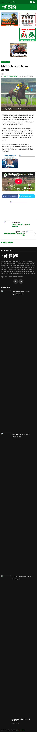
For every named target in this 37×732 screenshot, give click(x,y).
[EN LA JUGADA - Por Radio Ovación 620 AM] (27, 161)
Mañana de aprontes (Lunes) (20, 292)
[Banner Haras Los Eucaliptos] (9, 19)
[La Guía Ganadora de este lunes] (6, 645)
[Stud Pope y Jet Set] (18, 207)
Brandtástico (21, 730)
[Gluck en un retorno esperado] (6, 503)
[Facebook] (31, 2)
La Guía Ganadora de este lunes (21, 576)
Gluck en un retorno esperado (20, 434)
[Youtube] (34, 2)
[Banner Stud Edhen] (27, 34)
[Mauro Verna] (10, 161)
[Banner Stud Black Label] (18, 50)
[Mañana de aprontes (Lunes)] (6, 360)
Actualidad (5, 62)
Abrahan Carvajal (11, 76)
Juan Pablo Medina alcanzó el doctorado (21, 720)
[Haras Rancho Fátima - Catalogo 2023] (27, 19)
